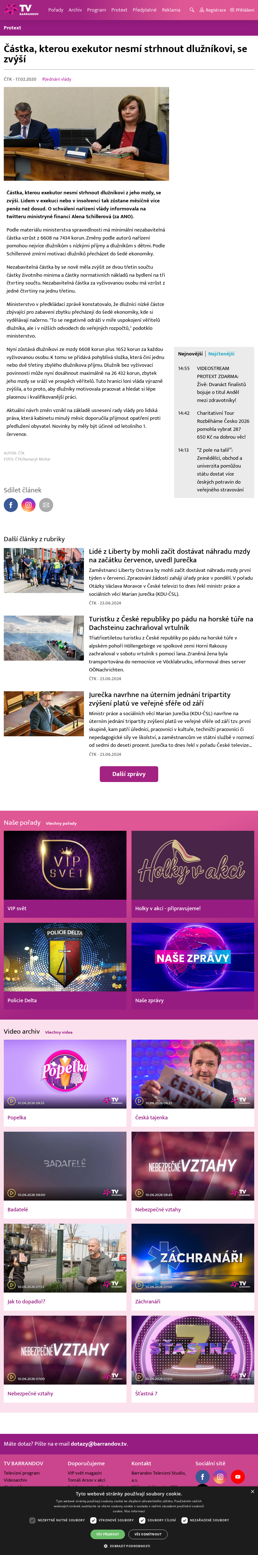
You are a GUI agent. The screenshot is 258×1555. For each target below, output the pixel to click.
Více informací (134, 1511)
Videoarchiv (15, 1480)
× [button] (252, 1492)
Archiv (75, 10)
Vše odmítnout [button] (148, 1534)
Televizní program (22, 1473)
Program (96, 10)
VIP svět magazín (85, 1473)
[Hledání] (193, 10)
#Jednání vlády (56, 79)
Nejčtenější (221, 354)
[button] (129, 1546)
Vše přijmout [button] (107, 1534)
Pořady (55, 10)
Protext (119, 10)
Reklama (171, 10)
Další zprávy (129, 774)
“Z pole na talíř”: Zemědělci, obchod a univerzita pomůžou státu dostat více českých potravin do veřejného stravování (220, 470)
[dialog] (129, 1520)
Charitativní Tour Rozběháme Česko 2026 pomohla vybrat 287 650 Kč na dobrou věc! (223, 425)
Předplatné (145, 10)
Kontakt (141, 1463)
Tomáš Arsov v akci (86, 1480)
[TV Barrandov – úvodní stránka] (21, 10)
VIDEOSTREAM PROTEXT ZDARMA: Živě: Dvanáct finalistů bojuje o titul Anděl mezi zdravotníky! (221, 384)
